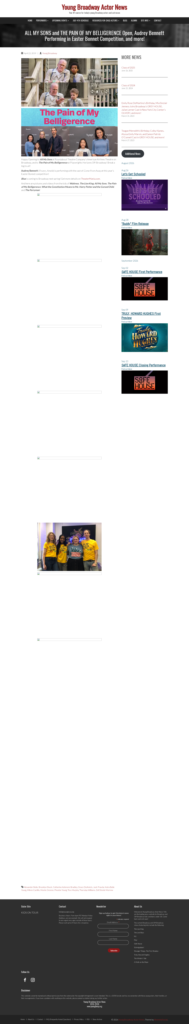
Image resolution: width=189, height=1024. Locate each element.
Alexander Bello (31, 887)
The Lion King (138, 929)
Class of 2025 (128, 67)
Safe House (138, 944)
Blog (125, 20)
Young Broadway (49, 53)
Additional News (132, 154)
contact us (81, 998)
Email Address (113, 922)
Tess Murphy (73, 890)
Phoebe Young (60, 890)
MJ (135, 936)
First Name (113, 930)
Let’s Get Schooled (133, 174)
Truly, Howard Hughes (142, 955)
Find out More (126, 178)
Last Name (113, 939)
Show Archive (97, 1019)
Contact (157, 20)
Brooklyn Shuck (45, 887)
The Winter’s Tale (140, 958)
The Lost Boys (139, 933)
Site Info (145, 20)
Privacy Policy (79, 1019)
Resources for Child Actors (105, 20)
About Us (31, 1019)
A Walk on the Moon (141, 962)
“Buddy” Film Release (135, 224)
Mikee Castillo (33, 890)
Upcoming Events (60, 20)
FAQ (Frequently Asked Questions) (58, 1019)
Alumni (134, 20)
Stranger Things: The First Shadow (146, 951)
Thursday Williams (87, 890)
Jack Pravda (98, 887)
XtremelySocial (160, 1019)
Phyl (135, 940)
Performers (41, 20)
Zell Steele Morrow (104, 890)
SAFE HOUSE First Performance (141, 272)
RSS (88, 1019)
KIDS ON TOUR (29, 912)
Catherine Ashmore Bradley (65, 887)
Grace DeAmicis (85, 887)
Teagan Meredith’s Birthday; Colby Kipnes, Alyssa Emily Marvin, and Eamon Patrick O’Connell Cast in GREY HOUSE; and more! (143, 134)
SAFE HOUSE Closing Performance (143, 365)
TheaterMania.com (90, 178)
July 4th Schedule (81, 20)
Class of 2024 (128, 85)
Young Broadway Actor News (94, 6)
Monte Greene (47, 890)
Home (30, 20)
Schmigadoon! (139, 947)
